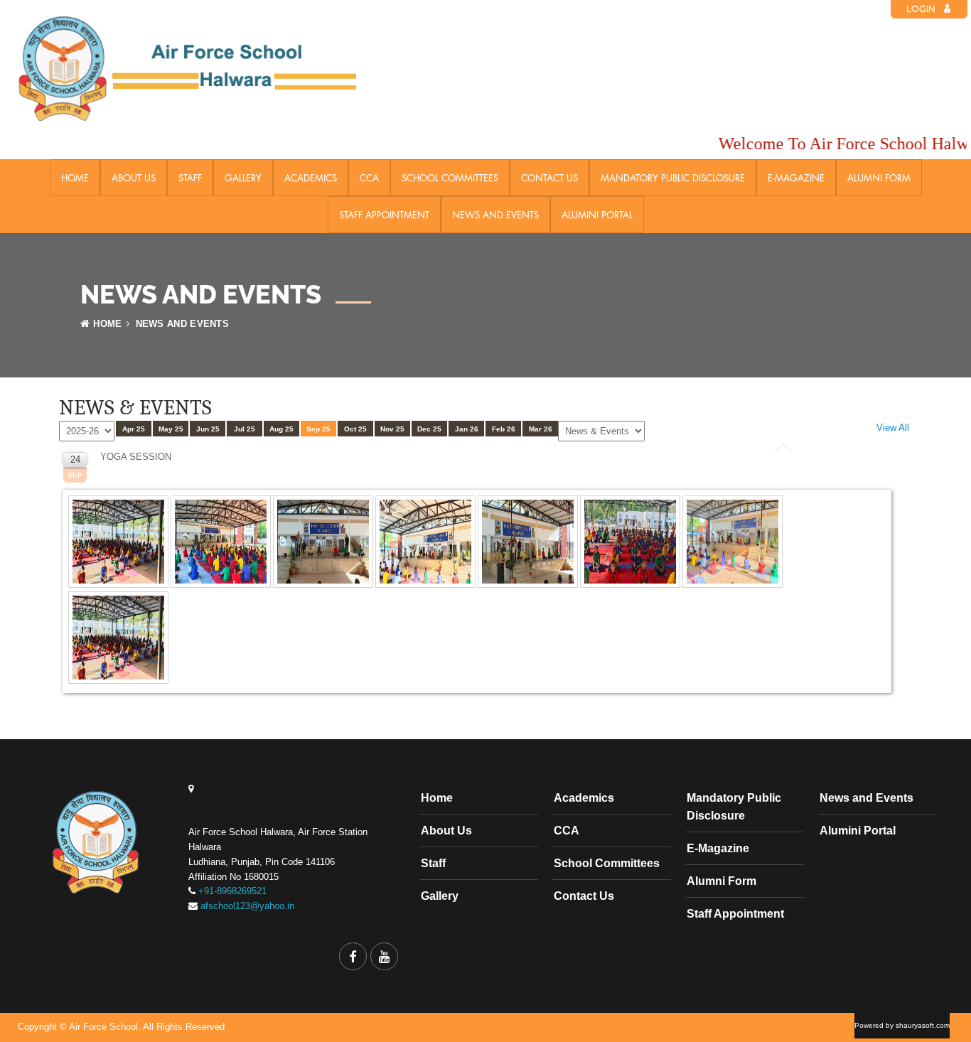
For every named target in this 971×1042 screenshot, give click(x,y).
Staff (190, 177)
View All (892, 427)
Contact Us (549, 177)
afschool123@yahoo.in (247, 906)
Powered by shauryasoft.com (902, 1025)
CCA (369, 177)
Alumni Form (879, 177)
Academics (310, 177)
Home (75, 177)
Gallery (243, 177)
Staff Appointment (384, 214)
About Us (134, 177)
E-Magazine (796, 177)
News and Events (495, 214)
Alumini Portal (597, 214)
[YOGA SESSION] (119, 588)
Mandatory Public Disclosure (673, 177)
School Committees (450, 177)
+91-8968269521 (232, 891)
